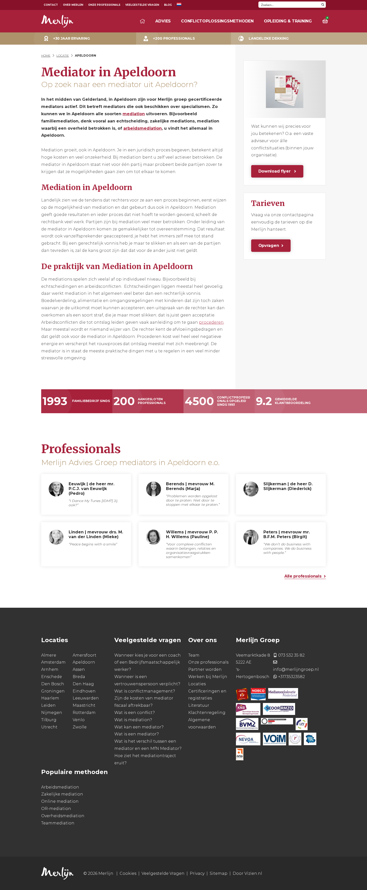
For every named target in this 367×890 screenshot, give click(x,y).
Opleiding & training (288, 21)
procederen (211, 322)
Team (193, 655)
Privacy (197, 873)
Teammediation (57, 823)
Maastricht (84, 705)
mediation (134, 113)
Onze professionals (208, 662)
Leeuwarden (86, 698)
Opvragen (268, 245)
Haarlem (50, 698)
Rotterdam (84, 712)
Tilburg (48, 719)
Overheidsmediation (62, 815)
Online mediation (60, 801)
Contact (51, 4)
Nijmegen (51, 712)
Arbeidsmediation (60, 787)
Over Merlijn (73, 4)
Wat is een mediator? (136, 734)
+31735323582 (291, 676)
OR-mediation (56, 808)
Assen (79, 669)
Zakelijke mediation (62, 794)
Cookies (128, 873)
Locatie (62, 55)
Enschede (51, 676)
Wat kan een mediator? (139, 727)
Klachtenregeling (206, 712)
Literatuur (198, 705)
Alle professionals (302, 576)
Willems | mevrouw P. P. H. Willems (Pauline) (192, 534)
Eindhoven (84, 691)
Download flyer (275, 171)
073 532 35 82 (291, 655)
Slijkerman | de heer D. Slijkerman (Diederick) (288, 486)
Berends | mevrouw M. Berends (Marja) (190, 486)
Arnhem (49, 669)
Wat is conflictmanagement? (144, 691)
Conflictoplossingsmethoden (217, 21)
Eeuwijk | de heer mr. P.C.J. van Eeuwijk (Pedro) (91, 489)
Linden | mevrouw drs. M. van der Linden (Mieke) (96, 534)
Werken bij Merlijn (207, 676)
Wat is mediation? (133, 719)
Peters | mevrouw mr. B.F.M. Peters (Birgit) (286, 534)
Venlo (79, 719)
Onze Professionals (104, 4)
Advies (163, 21)
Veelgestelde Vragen (142, 4)
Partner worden (205, 669)
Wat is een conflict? (134, 712)
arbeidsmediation (142, 128)
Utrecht (49, 727)
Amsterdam (53, 662)
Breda (79, 676)
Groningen (53, 691)
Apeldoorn (84, 662)
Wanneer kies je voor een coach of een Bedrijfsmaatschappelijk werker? (147, 662)
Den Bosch (52, 684)
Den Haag (83, 684)
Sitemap (218, 873)
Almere (48, 655)
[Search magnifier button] (323, 4)
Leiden (48, 705)
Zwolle (80, 727)
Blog (168, 4)
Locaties (197, 684)
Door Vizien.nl (247, 873)
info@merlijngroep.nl (296, 669)
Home (45, 55)
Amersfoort (84, 655)
